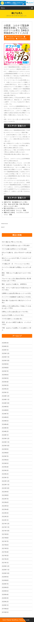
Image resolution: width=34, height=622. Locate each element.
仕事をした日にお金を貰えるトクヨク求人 (15, 312)
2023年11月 (5, 442)
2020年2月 (5, 602)
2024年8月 (5, 410)
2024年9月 (5, 407)
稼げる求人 (17, 13)
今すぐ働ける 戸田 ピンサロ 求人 (12, 242)
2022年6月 (5, 502)
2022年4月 (5, 509)
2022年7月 (5, 499)
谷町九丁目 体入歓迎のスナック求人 (15, 202)
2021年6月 (5, 545)
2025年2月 (5, 389)
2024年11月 (5, 399)
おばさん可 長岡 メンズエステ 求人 (13, 315)
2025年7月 (5, 371)
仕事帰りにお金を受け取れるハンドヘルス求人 (16, 293)
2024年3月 (5, 428)
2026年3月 (5, 343)
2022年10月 (5, 488)
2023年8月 (5, 453)
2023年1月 (5, 477)
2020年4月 (5, 594)
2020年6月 (5, 587)
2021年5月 (5, 548)
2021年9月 (5, 534)
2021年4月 (5, 552)
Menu (3, 8)
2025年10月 (5, 360)
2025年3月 (5, 385)
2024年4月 (5, 424)
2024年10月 (5, 403)
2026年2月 (5, 346)
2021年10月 (5, 531)
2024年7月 (5, 414)
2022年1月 (5, 520)
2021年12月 (5, 524)
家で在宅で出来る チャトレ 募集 (15, 210)
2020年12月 (5, 566)
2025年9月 (5, 364)
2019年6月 (5, 609)
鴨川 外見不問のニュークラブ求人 (14, 208)
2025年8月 (5, 368)
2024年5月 (5, 421)
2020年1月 (5, 605)
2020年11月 (5, 570)
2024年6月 (5, 417)
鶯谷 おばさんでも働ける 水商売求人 (14, 284)
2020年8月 (5, 580)
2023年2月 (5, 474)
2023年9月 (5, 449)
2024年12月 (5, 396)
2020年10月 (5, 573)
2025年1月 (5, 392)
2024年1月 (5, 435)
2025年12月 (5, 353)
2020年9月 (5, 577)
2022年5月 (5, 506)
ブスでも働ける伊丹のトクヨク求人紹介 (14, 249)
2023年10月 (5, 446)
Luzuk (27, 620)
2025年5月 (5, 378)
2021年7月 (5, 541)
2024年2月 (5, 431)
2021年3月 (5, 555)
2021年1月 (5, 563)
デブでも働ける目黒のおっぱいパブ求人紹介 (16, 245)
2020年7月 (5, 584)
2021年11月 (5, 527)
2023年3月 (5, 470)
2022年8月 (5, 495)
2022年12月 (5, 481)
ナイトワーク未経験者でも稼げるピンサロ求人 (16, 297)
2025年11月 (5, 357)
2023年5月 (5, 463)
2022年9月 (5, 492)
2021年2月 (5, 559)
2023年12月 (5, 438)
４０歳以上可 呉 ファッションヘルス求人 (16, 264)
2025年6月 (5, 375)
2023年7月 (5, 456)
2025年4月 (5, 382)
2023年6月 (5, 460)
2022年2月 (5, 516)
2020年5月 (5, 591)
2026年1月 (5, 350)
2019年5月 (5, 612)
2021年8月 (5, 538)
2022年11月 (5, 485)
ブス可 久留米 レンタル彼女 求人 (12, 319)
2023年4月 (5, 467)
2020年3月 (5, 598)
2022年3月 (5, 513)
